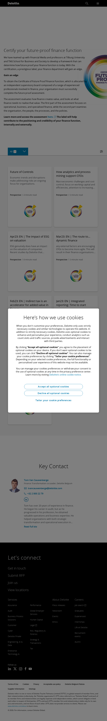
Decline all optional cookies (53, 393)
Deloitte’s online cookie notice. (65, 374)
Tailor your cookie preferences (53, 400)
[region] (53, 360)
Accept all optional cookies (53, 386)
